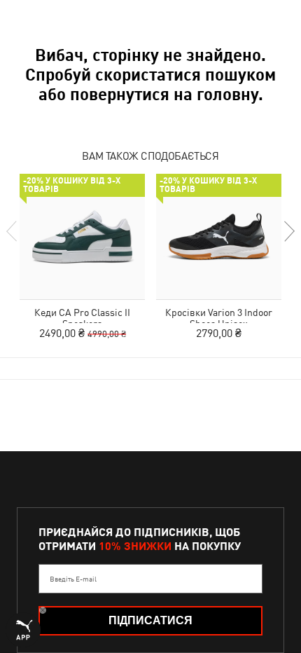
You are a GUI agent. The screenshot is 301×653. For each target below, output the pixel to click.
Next (288, 231)
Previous (12, 231)
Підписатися (150, 620)
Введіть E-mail (73, 579)
